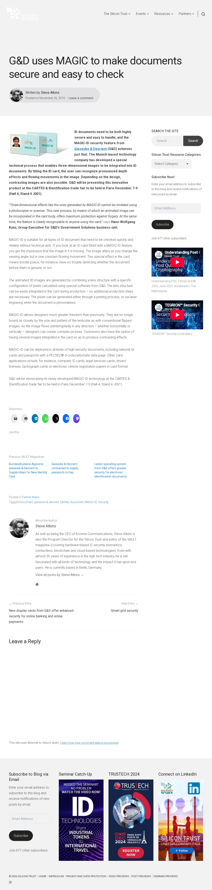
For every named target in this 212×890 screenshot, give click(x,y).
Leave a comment (81, 98)
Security (103, 502)
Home (42, 876)
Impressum (56, 876)
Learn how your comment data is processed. (89, 742)
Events (141, 14)
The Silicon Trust (115, 14)
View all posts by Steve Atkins (57, 575)
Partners (185, 14)
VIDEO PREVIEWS (118, 876)
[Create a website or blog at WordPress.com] (93, 881)
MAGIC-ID (91, 502)
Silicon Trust (27, 876)
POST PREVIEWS (141, 876)
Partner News (30, 497)
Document (26, 502)
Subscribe (162, 224)
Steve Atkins (50, 93)
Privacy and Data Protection (86, 876)
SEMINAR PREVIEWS (165, 876)
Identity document (71, 502)
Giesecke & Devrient (90, 149)
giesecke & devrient (46, 502)
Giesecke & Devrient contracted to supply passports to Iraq (65, 468)
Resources (162, 14)
